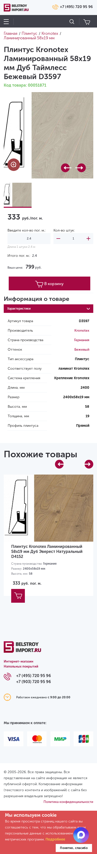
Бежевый (81, 349)
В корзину (54, 283)
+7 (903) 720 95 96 (33, 681)
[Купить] (18, 596)
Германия (81, 340)
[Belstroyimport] (22, 650)
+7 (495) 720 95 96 (76, 7)
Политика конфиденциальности (68, 802)
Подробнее (55, 839)
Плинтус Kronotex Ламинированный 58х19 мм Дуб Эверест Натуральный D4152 (47, 551)
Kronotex (81, 330)
